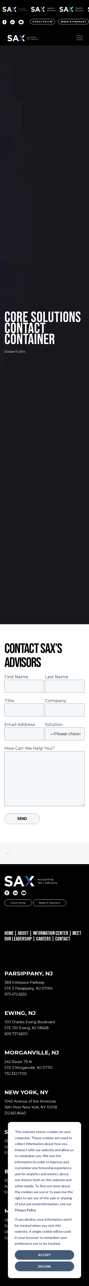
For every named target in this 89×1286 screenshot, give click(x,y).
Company (55, 700)
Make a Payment (73, 21)
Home (9, 933)
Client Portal (42, 21)
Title (9, 700)
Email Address (19, 724)
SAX (15, 8)
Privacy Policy (25, 1210)
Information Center (50, 933)
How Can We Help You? (29, 748)
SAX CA (43, 8)
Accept (44, 1255)
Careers (43, 939)
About (23, 933)
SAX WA (71, 8)
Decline (44, 1266)
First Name (16, 676)
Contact (62, 939)
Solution (54, 724)
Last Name (56, 676)
